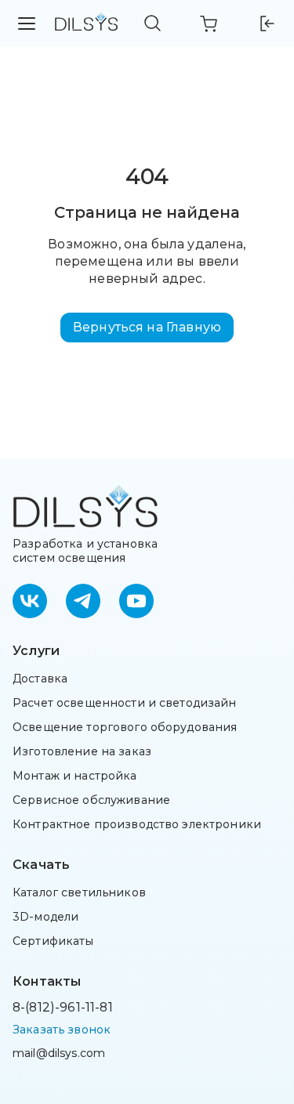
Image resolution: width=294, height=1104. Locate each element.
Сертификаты (53, 941)
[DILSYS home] (86, 23)
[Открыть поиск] (153, 23)
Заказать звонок (62, 1030)
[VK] (30, 601)
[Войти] (265, 23)
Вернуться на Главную (147, 327)
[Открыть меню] (27, 23)
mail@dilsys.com (59, 1053)
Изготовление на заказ (82, 751)
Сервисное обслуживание (91, 800)
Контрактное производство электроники (137, 824)
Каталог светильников (79, 892)
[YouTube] (136, 601)
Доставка (40, 678)
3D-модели (45, 917)
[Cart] (209, 23)
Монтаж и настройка (75, 776)
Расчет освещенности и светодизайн (125, 703)
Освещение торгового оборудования (125, 727)
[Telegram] (83, 601)
